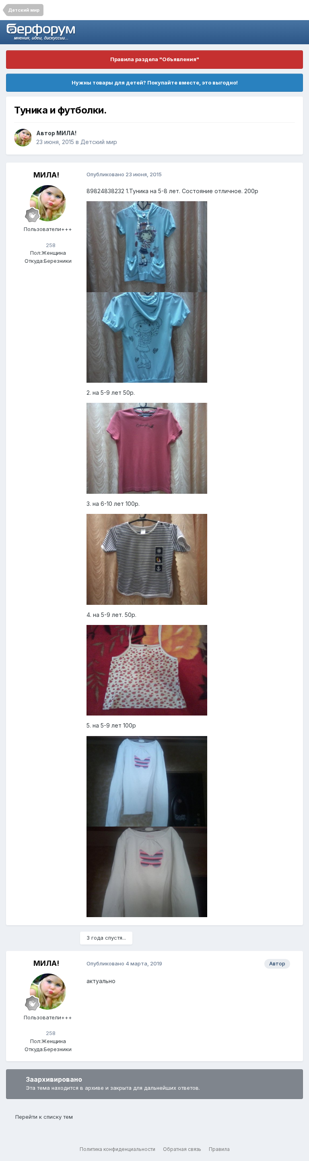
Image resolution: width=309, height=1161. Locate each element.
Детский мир (98, 141)
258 (50, 245)
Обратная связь (182, 1149)
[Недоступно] (147, 246)
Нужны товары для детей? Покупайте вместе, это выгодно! (155, 82)
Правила (219, 1149)
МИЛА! (66, 133)
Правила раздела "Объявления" (154, 59)
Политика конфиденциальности (117, 1149)
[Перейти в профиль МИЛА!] (23, 137)
